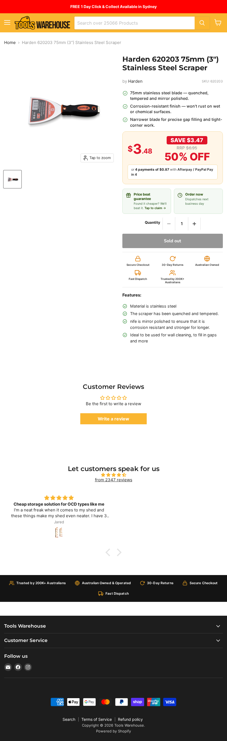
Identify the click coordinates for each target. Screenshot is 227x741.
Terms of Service (96, 719)
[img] (113, 474)
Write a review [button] (113, 419)
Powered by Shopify (113, 731)
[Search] (202, 23)
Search (69, 719)
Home (10, 42)
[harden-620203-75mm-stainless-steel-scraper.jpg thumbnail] (12, 179)
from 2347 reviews (113, 479)
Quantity (152, 222)
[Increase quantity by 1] (194, 223)
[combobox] (134, 23)
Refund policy (130, 719)
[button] (109, 552)
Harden (135, 81)
